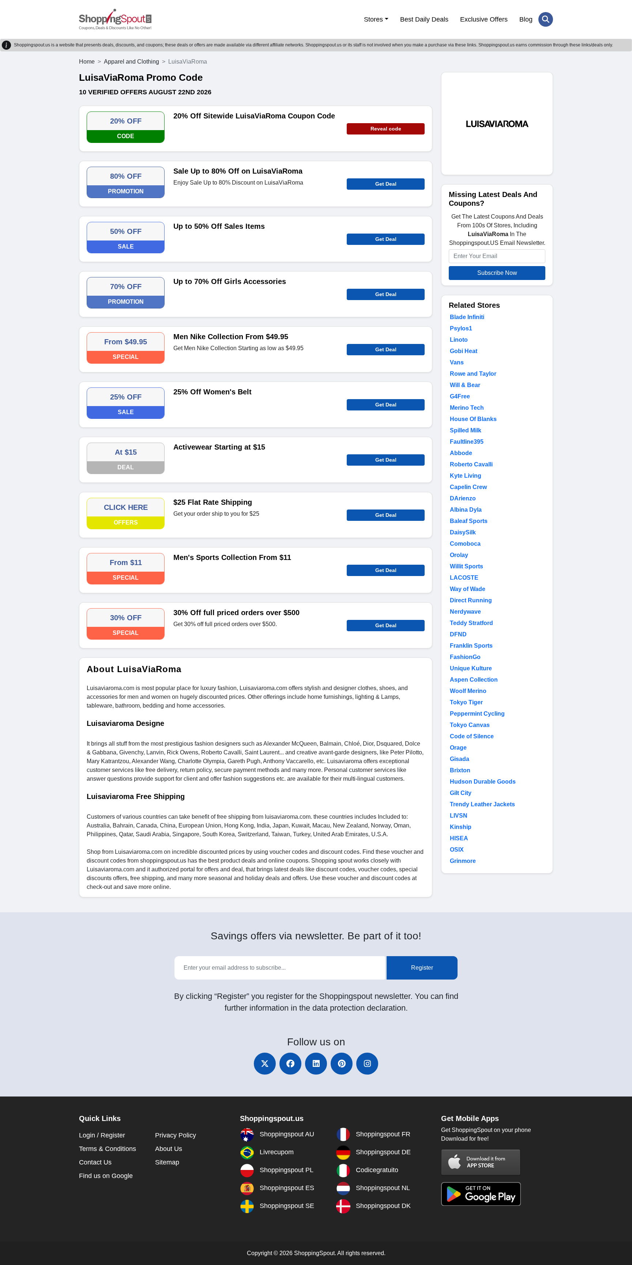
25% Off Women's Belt (212, 392)
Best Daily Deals (424, 19)
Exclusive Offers (484, 19)
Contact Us (95, 1162)
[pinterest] (342, 1064)
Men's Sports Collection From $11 (232, 557)
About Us (168, 1148)
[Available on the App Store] (481, 1162)
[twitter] (265, 1064)
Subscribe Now (497, 273)
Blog (526, 19)
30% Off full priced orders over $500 (236, 613)
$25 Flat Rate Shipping (212, 502)
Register (422, 968)
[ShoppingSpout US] (115, 19)
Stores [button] (373, 19)
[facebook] (290, 1064)
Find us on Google (106, 1175)
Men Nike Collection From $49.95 (230, 337)
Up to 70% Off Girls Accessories (229, 281)
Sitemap (167, 1162)
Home (87, 61)
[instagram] (367, 1064)
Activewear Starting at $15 (219, 447)
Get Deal (385, 184)
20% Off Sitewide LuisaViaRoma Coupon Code (254, 116)
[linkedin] (316, 1064)
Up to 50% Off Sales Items (219, 226)
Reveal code (385, 129)
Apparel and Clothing (131, 61)
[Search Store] (545, 19)
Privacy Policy (175, 1135)
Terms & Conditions (107, 1148)
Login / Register (102, 1135)
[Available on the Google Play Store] (481, 1193)
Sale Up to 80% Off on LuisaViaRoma (237, 171)
